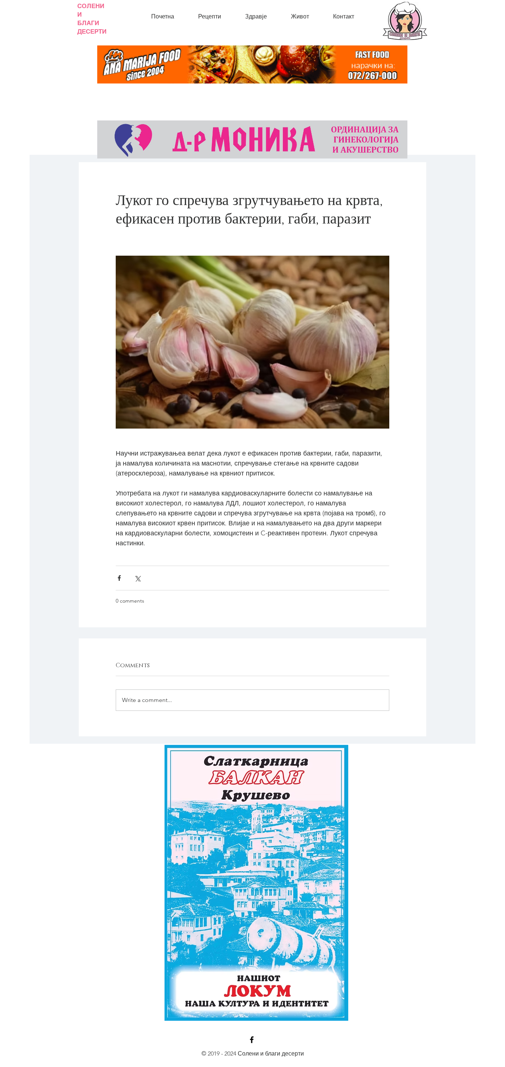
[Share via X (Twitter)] (137, 578)
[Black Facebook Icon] (251, 1039)
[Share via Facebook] (119, 578)
